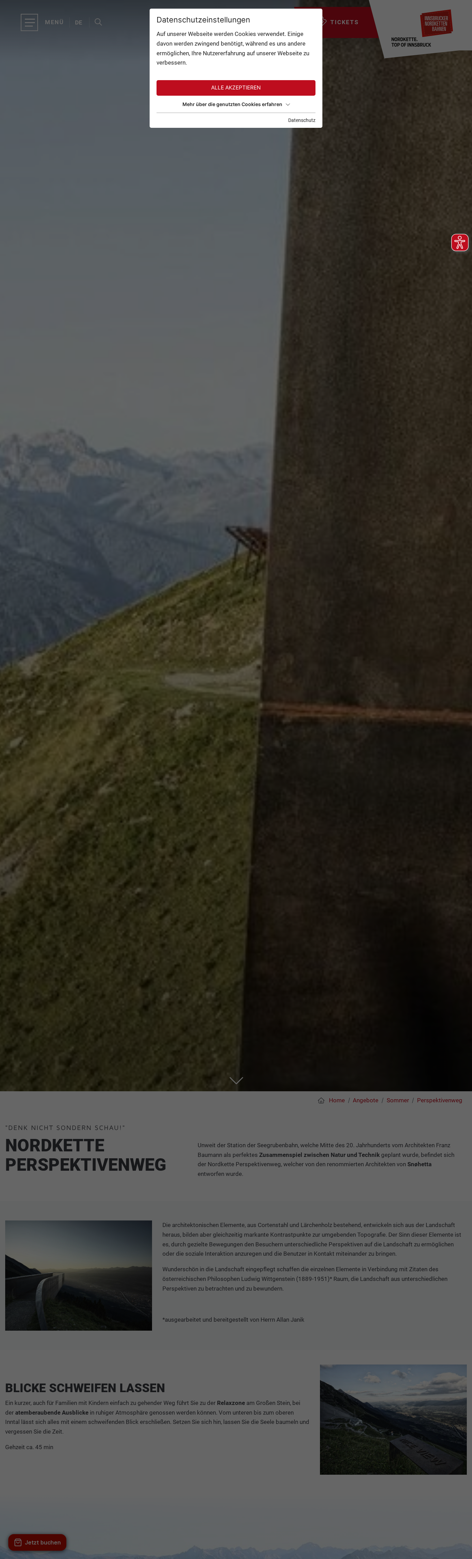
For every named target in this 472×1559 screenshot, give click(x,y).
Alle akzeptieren (236, 87)
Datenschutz (301, 120)
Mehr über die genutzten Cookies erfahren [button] (232, 104)
